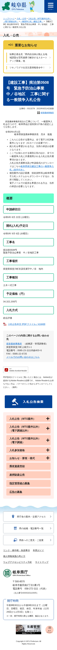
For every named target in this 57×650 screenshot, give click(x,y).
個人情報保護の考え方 (14, 556)
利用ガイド (38, 550)
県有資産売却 (17, 466)
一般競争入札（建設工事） (31, 21)
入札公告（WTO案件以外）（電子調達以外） (25, 428)
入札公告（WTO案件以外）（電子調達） (25, 440)
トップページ (9, 18)
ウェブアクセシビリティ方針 (17, 562)
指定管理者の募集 (20, 483)
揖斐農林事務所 (47, 113)
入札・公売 (21, 18)
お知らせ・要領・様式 (22, 458)
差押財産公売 (17, 474)
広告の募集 (16, 492)
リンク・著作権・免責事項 (16, 550)
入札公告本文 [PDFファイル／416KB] (26, 324)
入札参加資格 (17, 450)
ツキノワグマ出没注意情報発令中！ (27, 67)
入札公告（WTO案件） (23, 418)
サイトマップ (41, 562)
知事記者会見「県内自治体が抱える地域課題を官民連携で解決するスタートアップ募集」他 (28, 57)
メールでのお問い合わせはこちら (23, 357)
